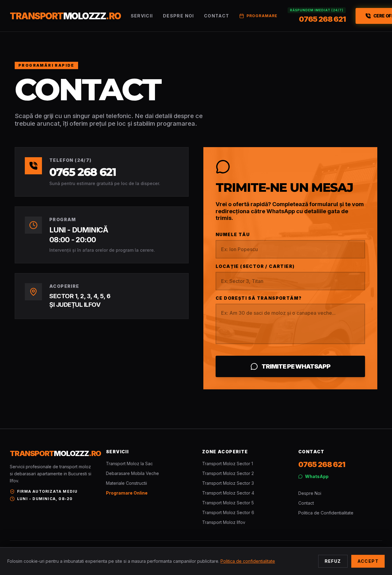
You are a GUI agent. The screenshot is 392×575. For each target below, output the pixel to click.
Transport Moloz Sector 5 (228, 502)
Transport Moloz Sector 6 (228, 512)
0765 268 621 (82, 172)
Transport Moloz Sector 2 (228, 473)
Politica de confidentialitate (248, 561)
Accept (368, 561)
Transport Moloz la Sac (129, 463)
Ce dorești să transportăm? (259, 298)
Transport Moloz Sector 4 (228, 492)
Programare (262, 15)
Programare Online (127, 492)
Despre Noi (178, 15)
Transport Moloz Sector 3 (228, 483)
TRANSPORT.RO (65, 15)
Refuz (333, 561)
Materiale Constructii (126, 483)
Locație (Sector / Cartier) (255, 266)
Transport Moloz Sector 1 (227, 463)
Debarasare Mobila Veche (132, 473)
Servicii (142, 15)
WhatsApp (317, 476)
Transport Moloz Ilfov (223, 522)
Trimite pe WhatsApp (296, 366)
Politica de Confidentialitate (325, 512)
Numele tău (233, 234)
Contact (216, 15)
